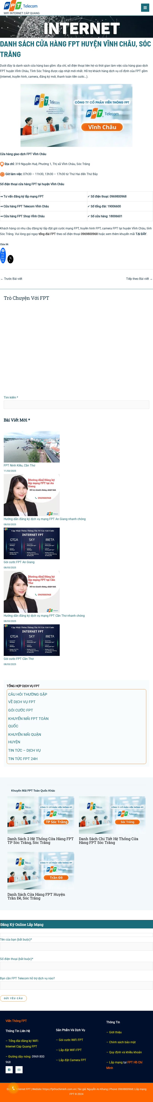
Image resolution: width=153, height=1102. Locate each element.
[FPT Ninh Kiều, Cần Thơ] (32, 447)
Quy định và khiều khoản (125, 1052)
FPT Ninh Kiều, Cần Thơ (19, 465)
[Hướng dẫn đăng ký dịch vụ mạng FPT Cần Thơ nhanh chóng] (32, 592)
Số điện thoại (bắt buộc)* (16, 959)
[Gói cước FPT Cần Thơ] (32, 640)
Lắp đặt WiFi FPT (70, 1050)
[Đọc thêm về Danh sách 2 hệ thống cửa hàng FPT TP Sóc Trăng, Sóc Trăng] (40, 815)
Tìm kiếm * (11, 397)
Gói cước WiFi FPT (71, 1040)
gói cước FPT (20, 710)
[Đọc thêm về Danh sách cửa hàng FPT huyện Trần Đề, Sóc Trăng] (40, 870)
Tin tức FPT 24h (23, 759)
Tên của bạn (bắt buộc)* (16, 939)
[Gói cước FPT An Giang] (32, 543)
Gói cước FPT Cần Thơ (19, 659)
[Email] (19, 1069)
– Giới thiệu (114, 1032)
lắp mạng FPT (34, 196)
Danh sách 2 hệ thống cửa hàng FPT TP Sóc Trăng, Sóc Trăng (40, 840)
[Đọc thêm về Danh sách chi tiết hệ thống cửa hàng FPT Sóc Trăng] (112, 815)
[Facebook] (9, 1069)
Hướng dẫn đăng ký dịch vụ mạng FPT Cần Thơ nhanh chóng (44, 615)
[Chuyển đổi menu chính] (145, 8)
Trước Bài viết (11, 279)
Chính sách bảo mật (122, 1042)
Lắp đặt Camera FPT (72, 1060)
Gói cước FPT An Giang (19, 562)
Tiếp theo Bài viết (139, 279)
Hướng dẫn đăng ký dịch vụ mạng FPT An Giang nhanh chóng (45, 519)
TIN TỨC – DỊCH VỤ (24, 750)
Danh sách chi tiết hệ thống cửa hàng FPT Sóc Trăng (108, 840)
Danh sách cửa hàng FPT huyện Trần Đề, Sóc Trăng (36, 896)
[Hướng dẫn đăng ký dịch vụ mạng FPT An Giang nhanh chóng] (32, 495)
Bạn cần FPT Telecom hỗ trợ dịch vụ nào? (27, 978)
